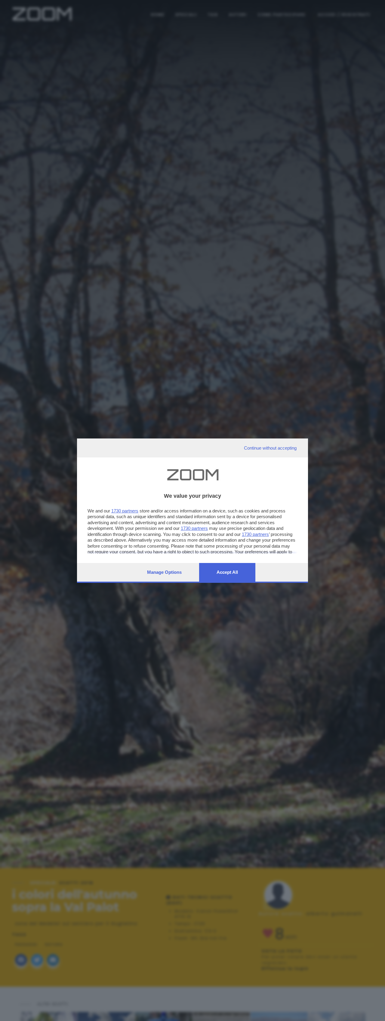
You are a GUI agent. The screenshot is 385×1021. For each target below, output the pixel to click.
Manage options (164, 572)
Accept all (227, 572)
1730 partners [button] (124, 510)
